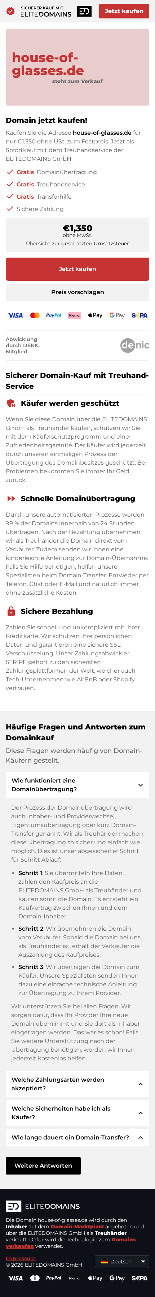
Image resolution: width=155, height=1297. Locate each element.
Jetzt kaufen (124, 11)
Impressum (21, 1258)
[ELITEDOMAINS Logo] (77, 1207)
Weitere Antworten (43, 1165)
